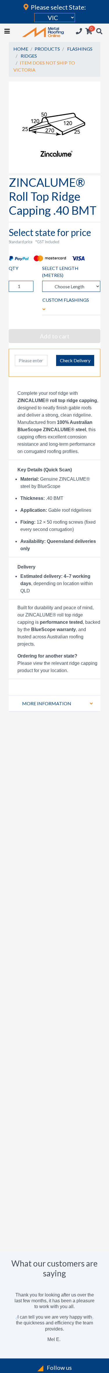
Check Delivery (75, 360)
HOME (20, 48)
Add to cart (54, 336)
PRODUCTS (47, 48)
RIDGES (29, 55)
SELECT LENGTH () (60, 271)
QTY (13, 268)
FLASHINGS (79, 48)
